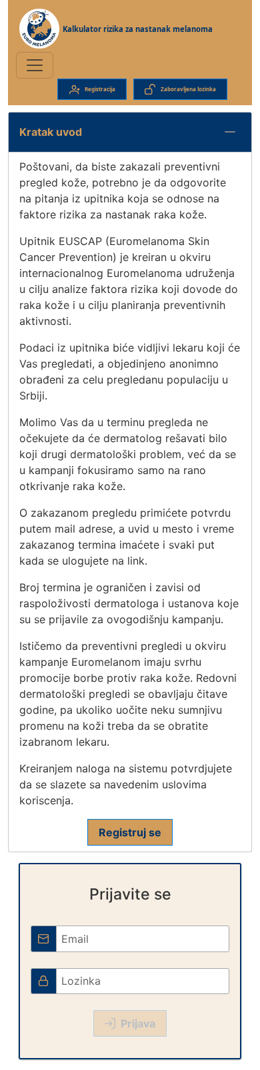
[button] (230, 131)
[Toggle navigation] (34, 65)
